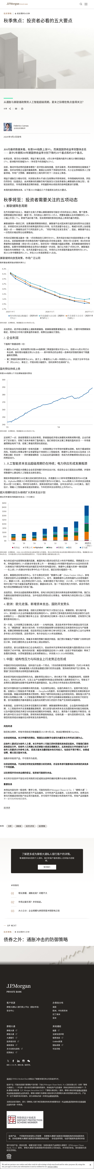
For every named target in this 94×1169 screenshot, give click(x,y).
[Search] (81, 4)
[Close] (90, 1164)
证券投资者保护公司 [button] (16, 1093)
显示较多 (7, 807)
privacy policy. (53, 1167)
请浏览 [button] (9, 1079)
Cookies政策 (57, 1042)
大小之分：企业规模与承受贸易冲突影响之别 (39, 911)
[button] (8, 1060)
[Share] (10, 109)
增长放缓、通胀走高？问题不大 (32, 893)
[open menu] (86, 4)
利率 (9, 826)
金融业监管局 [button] (82, 1090)
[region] (47, 1165)
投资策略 (8, 13)
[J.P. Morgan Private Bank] (17, 4)
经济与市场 (30, 826)
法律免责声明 (53, 1096)
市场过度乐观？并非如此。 (30, 902)
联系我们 (47, 867)
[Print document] (22, 109)
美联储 (18, 826)
